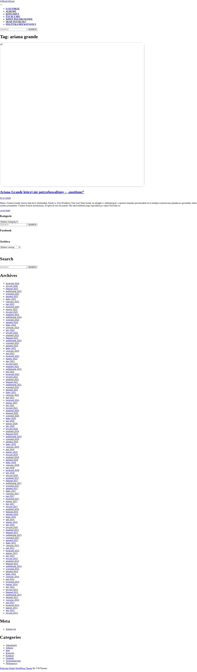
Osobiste (10, 658)
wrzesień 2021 (12, 387)
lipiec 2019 (11, 444)
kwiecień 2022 (12, 374)
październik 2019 (13, 436)
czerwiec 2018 (12, 465)
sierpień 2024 (12, 322)
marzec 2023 (11, 358)
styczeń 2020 (12, 429)
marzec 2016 (11, 522)
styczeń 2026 (12, 286)
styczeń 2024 (12, 333)
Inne (8, 650)
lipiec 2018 (11, 462)
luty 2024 (10, 330)
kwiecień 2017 (12, 499)
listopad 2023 (12, 338)
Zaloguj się (11, 629)
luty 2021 (10, 405)
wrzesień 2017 (12, 486)
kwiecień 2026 (12, 283)
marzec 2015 (11, 553)
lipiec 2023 (11, 348)
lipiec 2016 (11, 517)
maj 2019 (10, 449)
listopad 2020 (12, 413)
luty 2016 (10, 525)
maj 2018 (10, 467)
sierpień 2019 (12, 442)
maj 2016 (10, 519)
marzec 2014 (11, 584)
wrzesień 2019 (12, 439)
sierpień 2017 (12, 488)
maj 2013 (10, 602)
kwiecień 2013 (12, 605)
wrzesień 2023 (12, 343)
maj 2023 (10, 353)
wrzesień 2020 (12, 416)
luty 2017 (10, 504)
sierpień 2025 (12, 296)
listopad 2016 (12, 512)
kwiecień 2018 (12, 470)
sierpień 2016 (12, 514)
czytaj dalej (5, 210)
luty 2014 (10, 587)
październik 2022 (13, 369)
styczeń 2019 (12, 454)
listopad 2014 (12, 563)
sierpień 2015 (12, 540)
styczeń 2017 (12, 506)
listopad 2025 (12, 288)
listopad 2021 (12, 382)
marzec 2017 (11, 501)
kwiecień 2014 (12, 582)
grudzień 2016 (12, 509)
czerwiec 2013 (12, 600)
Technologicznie (13, 661)
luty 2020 (10, 426)
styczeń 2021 (12, 408)
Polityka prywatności (21, 24)
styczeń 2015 (12, 558)
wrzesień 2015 (12, 538)
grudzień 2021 (12, 379)
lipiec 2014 (11, 574)
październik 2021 (13, 384)
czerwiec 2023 (12, 351)
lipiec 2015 (11, 543)
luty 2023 (10, 361)
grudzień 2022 (12, 366)
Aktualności (11, 645)
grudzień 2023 (12, 335)
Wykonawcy (11, 663)
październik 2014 (13, 566)
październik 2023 (13, 340)
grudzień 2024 (12, 314)
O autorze (13, 8)
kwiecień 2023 (12, 356)
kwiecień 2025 (12, 307)
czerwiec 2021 (12, 395)
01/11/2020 (5, 198)
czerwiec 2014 (12, 576)
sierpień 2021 (12, 390)
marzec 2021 (11, 403)
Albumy (11, 11)
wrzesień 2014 (12, 569)
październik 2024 (13, 317)
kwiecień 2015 (12, 550)
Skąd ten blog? (16, 21)
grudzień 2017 (12, 478)
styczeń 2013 (12, 613)
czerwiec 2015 (12, 545)
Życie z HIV (13, 16)
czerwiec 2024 (12, 327)
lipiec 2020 (11, 418)
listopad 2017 (12, 480)
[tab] (1, 4)
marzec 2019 (11, 452)
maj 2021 (10, 397)
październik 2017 (13, 483)
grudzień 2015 (12, 530)
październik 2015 (13, 535)
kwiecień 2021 (12, 400)
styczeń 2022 (12, 377)
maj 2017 (10, 496)
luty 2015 (10, 556)
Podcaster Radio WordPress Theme (16, 668)
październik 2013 (13, 595)
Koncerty (12, 14)
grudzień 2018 (12, 457)
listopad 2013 (12, 592)
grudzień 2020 (12, 410)
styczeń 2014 (12, 589)
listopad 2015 (12, 532)
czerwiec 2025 (12, 301)
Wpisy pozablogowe (19, 19)
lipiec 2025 (11, 299)
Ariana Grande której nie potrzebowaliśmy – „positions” (42, 192)
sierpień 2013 (12, 597)
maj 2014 (10, 579)
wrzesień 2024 (12, 320)
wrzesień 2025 (12, 294)
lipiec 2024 (11, 325)
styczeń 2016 (12, 527)
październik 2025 (13, 291)
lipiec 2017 (11, 491)
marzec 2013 (11, 608)
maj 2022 (10, 371)
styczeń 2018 (12, 475)
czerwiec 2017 (12, 493)
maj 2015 (10, 548)
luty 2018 (10, 473)
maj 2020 (10, 421)
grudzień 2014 (12, 561)
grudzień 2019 (12, 431)
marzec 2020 (11, 423)
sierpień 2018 (12, 460)
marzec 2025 (11, 309)
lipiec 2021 (11, 392)
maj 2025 (10, 304)
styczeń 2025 (12, 312)
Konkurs (10, 655)
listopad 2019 (12, 434)
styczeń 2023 (12, 364)
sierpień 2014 (12, 571)
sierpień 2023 (12, 346)
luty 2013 (10, 610)
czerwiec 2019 (12, 447)
